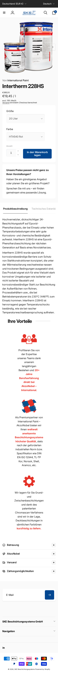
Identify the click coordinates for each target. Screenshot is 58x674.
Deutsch (47, 3)
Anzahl (9, 146)
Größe (10, 111)
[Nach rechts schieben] (52, 47)
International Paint (15, 80)
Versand (5, 102)
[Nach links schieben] (5, 47)
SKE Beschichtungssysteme (24, 669)
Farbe (9, 129)
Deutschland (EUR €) (12, 3)
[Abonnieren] (49, 595)
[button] (4, 12)
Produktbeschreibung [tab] (15, 208)
